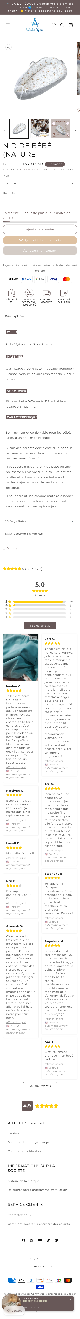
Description (14, 316)
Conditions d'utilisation (25, 1151)
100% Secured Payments (24, 533)
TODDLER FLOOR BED (35, 1301)
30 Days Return (17, 521)
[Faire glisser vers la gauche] (4, 129)
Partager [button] (13, 548)
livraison (14, 1133)
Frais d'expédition (30, 169)
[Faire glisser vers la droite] (75, 129)
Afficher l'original (16, 767)
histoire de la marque (23, 1181)
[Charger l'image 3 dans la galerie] (60, 128)
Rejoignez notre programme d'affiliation (37, 1190)
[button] (7, 25)
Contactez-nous (19, 1215)
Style (6, 175)
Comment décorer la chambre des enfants (39, 1224)
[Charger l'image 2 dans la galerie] (40, 128)
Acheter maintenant (40, 250)
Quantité (9, 192)
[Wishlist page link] (54, 25)
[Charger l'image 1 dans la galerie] (19, 128)
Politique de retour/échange (28, 1142)
